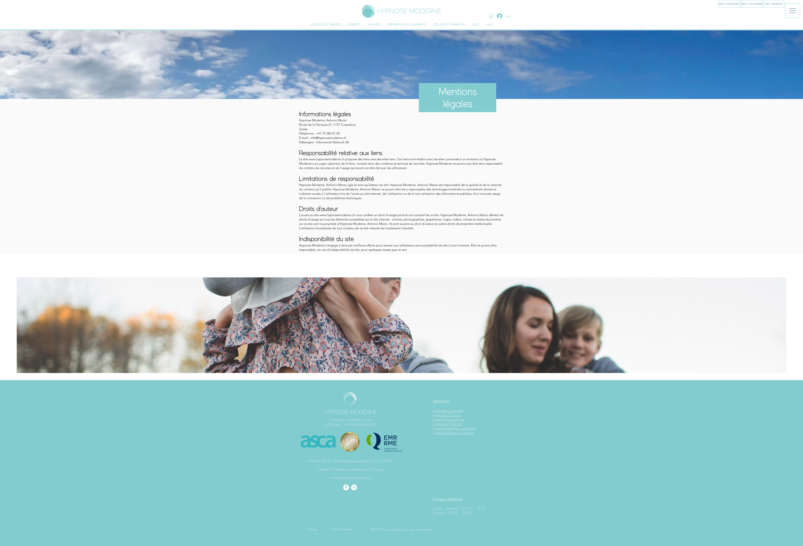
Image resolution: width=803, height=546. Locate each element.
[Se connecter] (499, 16)
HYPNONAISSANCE (360, 425)
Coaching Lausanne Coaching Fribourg (448, 421)
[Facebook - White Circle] (346, 487)
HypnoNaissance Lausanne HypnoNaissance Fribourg (454, 430)
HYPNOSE (337, 420)
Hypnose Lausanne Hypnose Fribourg (448, 412)
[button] (491, 16)
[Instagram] (354, 487)
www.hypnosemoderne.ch (326, 159)
